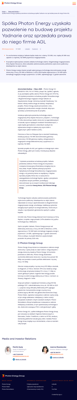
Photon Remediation (8, 389)
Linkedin (27, 49)
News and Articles (13, 11)
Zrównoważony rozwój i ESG (35, 389)
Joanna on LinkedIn (58, 357)
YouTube (54, 389)
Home (4, 11)
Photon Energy (6, 384)
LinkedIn (54, 384)
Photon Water (6, 387)
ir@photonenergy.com (56, 354)
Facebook (35, 49)
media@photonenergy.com (21, 356)
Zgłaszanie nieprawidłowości (35, 387)
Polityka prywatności (33, 384)
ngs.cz (60, 394)
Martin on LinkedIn (21, 359)
